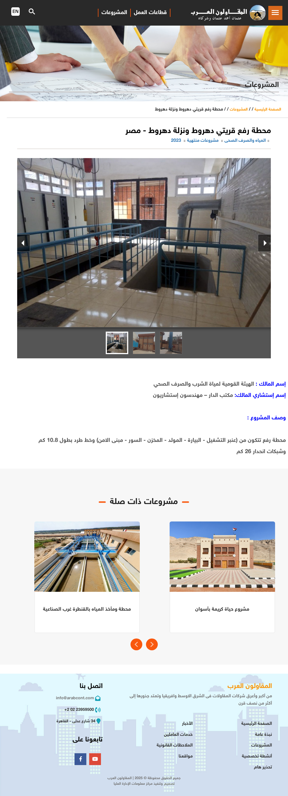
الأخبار (187, 724)
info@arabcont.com (75, 698)
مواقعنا (186, 756)
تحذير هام (263, 767)
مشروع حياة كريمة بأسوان (222, 609)
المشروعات (239, 109)
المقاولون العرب (250, 686)
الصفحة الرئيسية (268, 109)
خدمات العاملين (178, 734)
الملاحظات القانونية (175, 745)
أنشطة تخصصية (257, 756)
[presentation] (136, 644)
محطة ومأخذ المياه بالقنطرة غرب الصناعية (87, 609)
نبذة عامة (263, 734)
